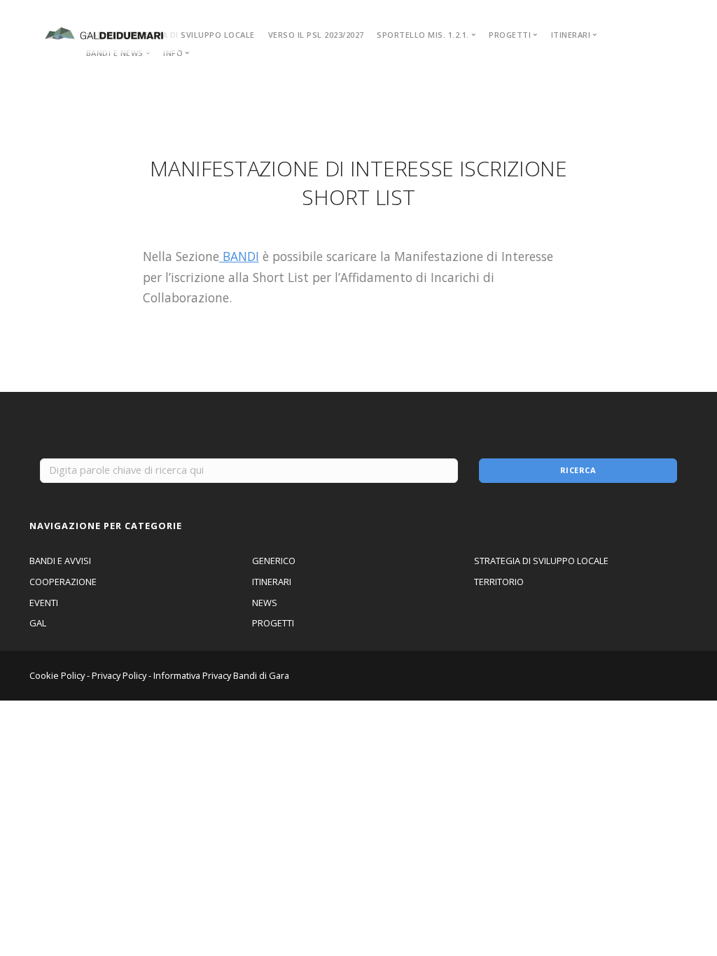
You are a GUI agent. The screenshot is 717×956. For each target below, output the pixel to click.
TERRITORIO (499, 581)
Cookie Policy (57, 675)
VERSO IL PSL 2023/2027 (316, 34)
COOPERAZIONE (63, 581)
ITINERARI (271, 581)
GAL (37, 623)
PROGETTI (273, 623)
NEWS (264, 602)
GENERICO (273, 560)
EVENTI (43, 602)
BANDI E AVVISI (60, 560)
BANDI (239, 256)
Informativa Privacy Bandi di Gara (221, 675)
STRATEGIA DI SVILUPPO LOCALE (188, 34)
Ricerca (578, 470)
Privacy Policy (119, 675)
